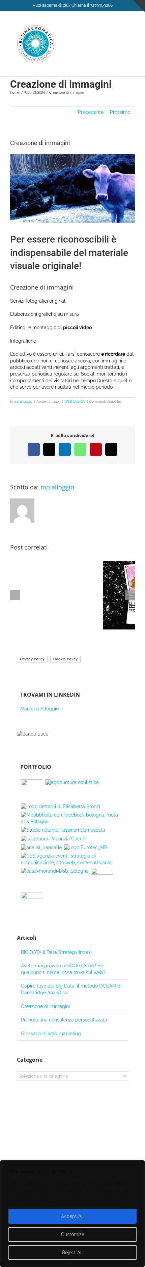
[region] (72, 1213)
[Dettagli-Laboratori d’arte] (60, 806)
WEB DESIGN (74, 401)
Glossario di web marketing (51, 1033)
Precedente (91, 112)
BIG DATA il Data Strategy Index (56, 952)
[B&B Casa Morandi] (54, 871)
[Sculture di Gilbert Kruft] (72, 818)
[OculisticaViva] (32, 790)
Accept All (72, 1216)
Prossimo (120, 112)
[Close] (138, 1166)
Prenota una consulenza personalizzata (64, 1019)
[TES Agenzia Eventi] (72, 859)
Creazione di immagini (45, 1006)
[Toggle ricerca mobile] (120, 28)
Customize (72, 1234)
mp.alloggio (23, 401)
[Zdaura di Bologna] (53, 839)
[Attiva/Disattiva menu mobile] (132, 28)
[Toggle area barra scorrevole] (139, 6)
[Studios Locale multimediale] (32, 903)
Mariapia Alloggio (39, 708)
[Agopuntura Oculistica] (72, 782)
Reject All (72, 1252)
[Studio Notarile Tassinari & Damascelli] (62, 830)
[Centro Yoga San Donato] (102, 879)
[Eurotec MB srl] (85, 847)
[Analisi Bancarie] (41, 847)
